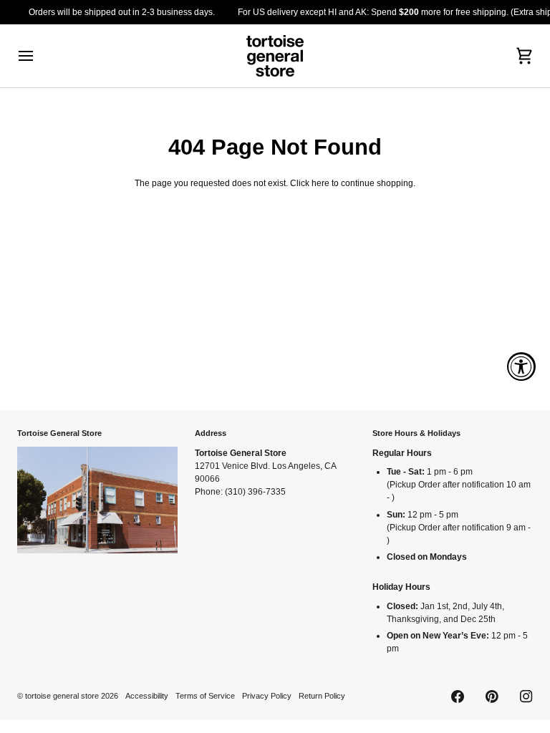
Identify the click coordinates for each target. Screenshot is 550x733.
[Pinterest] (492, 696)
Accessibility (146, 695)
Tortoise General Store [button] (59, 433)
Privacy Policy (266, 695)
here (320, 183)
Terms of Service (205, 695)
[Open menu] (38, 55)
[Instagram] (526, 696)
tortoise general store (62, 695)
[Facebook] (457, 696)
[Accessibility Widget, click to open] (521, 366)
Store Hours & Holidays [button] (416, 433)
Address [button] (210, 433)
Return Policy (322, 695)
